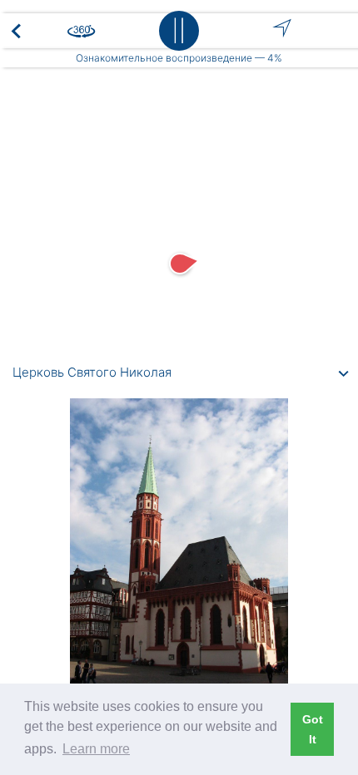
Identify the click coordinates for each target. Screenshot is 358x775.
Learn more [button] (96, 749)
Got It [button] (312, 729)
